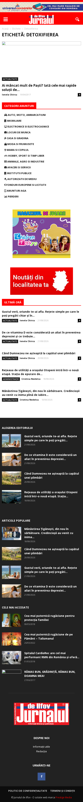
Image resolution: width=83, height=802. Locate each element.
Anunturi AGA (16, 190)
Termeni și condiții (62, 790)
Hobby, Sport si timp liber (26, 155)
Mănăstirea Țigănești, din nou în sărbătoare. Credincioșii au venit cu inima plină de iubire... (41, 393)
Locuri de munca (18, 132)
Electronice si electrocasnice (28, 126)
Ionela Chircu (9, 94)
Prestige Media (64, 797)
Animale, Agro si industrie (25, 161)
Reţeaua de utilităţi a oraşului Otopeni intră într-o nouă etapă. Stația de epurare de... (40, 372)
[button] (77, 19)
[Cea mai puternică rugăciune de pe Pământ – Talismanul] (11, 639)
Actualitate (10, 79)
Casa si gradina (17, 138)
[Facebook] (41, 776)
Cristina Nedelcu (31, 378)
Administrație (11, 379)
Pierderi (13, 196)
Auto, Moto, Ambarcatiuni (26, 115)
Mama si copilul (17, 150)
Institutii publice (18, 173)
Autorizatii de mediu (22, 179)
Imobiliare (13, 120)
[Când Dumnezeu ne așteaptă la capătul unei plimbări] (11, 478)
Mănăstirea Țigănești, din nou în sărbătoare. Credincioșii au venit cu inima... (48, 533)
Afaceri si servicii (19, 167)
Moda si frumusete (20, 144)
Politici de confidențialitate (27, 790)
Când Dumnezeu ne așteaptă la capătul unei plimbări (38, 353)
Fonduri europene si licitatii (26, 185)
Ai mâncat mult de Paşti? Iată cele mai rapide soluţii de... (39, 87)
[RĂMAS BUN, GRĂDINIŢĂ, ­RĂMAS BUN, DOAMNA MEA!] (11, 676)
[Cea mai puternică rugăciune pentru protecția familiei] (11, 620)
